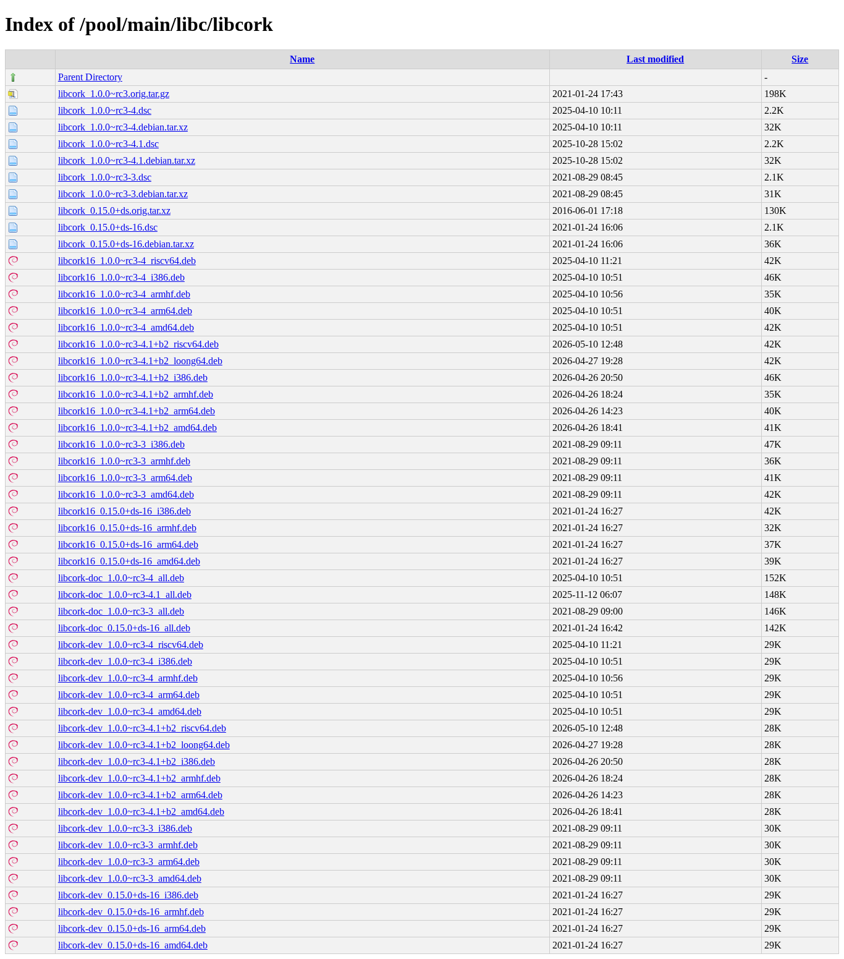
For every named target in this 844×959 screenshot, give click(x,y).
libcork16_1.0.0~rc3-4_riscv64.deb (127, 260)
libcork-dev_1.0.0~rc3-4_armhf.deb (128, 678)
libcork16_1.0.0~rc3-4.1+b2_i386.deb (133, 377)
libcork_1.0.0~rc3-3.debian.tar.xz (123, 194)
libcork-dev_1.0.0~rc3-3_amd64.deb (129, 878)
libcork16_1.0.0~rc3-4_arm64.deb (125, 310)
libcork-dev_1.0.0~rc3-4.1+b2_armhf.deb (139, 778)
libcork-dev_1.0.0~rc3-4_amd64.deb (129, 711)
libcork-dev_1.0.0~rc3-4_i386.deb (125, 661)
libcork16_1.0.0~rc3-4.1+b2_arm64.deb (136, 411)
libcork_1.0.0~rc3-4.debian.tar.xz (123, 127)
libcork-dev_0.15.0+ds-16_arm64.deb (132, 928)
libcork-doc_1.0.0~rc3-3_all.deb (121, 611)
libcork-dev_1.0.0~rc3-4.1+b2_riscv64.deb (142, 728)
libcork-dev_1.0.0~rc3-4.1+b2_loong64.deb (144, 744)
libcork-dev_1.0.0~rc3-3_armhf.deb (128, 845)
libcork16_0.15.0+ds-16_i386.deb (124, 511)
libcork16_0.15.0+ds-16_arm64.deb (128, 544)
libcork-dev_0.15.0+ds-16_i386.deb (128, 895)
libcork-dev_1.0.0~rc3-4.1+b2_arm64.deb (140, 795)
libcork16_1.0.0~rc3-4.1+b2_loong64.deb (140, 361)
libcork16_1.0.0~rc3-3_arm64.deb (125, 477)
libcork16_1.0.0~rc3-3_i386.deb (121, 444)
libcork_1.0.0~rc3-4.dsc (104, 110)
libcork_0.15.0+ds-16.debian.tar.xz (126, 244)
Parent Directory (90, 77)
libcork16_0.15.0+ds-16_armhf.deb (127, 527)
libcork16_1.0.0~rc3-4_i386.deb (121, 277)
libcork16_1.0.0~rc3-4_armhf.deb (124, 294)
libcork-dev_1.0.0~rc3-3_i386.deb (125, 828)
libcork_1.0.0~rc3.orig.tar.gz (113, 93)
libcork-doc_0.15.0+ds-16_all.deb (124, 628)
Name (302, 59)
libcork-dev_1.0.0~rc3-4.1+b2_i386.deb (136, 761)
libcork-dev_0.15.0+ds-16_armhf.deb (131, 911)
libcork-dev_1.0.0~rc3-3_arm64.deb (129, 861)
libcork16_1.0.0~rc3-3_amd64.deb (126, 494)
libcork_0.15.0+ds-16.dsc (108, 227)
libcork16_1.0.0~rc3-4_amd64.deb (126, 327)
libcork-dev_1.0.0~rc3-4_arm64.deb (129, 694)
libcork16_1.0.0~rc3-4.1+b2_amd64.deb (137, 427)
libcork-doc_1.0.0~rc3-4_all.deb (121, 578)
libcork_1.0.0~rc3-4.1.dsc (108, 144)
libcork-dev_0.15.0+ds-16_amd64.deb (133, 945)
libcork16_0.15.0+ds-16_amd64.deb (129, 561)
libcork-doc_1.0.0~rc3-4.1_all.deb (125, 594)
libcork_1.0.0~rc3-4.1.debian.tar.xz (126, 160)
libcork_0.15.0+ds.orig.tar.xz (114, 210)
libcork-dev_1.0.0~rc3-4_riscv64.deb (130, 644)
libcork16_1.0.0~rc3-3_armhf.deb (124, 461)
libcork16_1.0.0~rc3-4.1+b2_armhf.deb (135, 394)
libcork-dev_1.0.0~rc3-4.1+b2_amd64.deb (141, 811)
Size (799, 59)
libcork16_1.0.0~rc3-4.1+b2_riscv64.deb (138, 344)
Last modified (655, 59)
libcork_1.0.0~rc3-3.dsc (104, 177)
